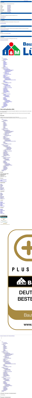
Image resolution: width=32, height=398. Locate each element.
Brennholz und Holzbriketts (8, 87)
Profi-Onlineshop (5, 128)
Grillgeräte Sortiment (7, 85)
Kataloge (9, 33)
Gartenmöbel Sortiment (8, 149)
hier (16, 38)
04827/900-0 (8, 8)
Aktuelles (4, 94)
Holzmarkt (4, 150)
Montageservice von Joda (8, 82)
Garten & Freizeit (5, 84)
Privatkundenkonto (7, 100)
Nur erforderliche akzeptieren (12, 393)
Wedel (4, 61)
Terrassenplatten (7, 133)
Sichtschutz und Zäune (8, 71)
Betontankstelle (5, 162)
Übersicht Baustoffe (5, 68)
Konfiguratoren (5, 104)
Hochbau (4, 76)
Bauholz (4, 81)
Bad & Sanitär (5, 89)
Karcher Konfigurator (7, 78)
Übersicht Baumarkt (5, 145)
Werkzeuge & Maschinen (6, 91)
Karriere (3, 107)
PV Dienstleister (7, 73)
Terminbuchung (5, 103)
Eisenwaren (4, 92)
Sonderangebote (4, 106)
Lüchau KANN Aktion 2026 (8, 70)
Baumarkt (3, 144)
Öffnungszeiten (2, 191)
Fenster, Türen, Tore (6, 77)
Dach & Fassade (5, 75)
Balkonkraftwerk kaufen (8, 74)
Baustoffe (1, 201)
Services (3, 156)
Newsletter (4, 166)
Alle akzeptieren (2, 393)
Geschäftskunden (5, 59)
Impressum (1, 335)
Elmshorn (4, 63)
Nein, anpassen (7, 393)
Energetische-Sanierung (6, 95)
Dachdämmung (7, 159)
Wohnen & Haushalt (5, 154)
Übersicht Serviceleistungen (6, 157)
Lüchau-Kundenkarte (6, 102)
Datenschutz (5, 335)
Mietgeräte (4, 161)
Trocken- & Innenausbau (6, 138)
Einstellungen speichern (7, 397)
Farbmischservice (5, 105)
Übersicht (4, 60)
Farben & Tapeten (5, 152)
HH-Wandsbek (5, 64)
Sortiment (2, 200)
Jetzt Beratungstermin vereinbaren (4, 29)
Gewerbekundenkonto (7, 164)
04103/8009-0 (9, 5)
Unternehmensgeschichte (3, 179)
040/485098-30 (9, 10)
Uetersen (4, 126)
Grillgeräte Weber (9, 147)
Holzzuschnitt (5, 169)
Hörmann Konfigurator (8, 140)
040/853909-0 (9, 9)
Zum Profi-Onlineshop (3, 23)
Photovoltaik (5, 72)
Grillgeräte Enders (9, 148)
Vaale (4, 65)
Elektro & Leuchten (5, 90)
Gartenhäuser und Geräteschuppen (9, 131)
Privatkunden (5, 58)
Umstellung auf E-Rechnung (8, 101)
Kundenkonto (5, 99)
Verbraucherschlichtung (11, 335)
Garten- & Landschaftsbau (6, 69)
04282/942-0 (8, 11)
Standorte (3, 121)
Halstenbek (4, 62)
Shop (2, 119)
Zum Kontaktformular (3, 16)
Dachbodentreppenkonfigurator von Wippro (10, 79)
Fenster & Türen (2, 213)
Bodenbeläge (5, 88)
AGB (7, 335)
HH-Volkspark (2, 187)
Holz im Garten (5, 143)
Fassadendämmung (7, 96)
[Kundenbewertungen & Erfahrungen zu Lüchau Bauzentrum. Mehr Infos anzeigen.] (3, 222)
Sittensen (4, 66)
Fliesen (4, 80)
